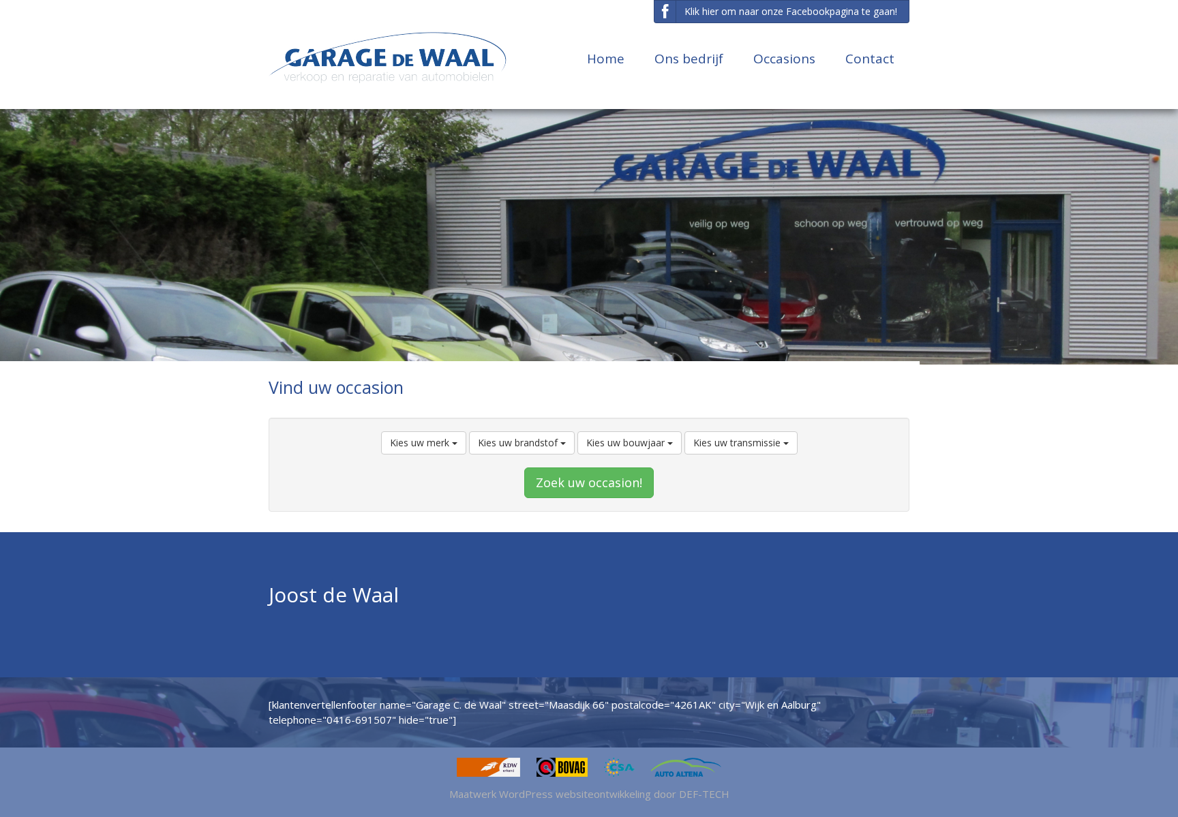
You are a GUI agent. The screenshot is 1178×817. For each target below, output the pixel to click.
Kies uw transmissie (738, 442)
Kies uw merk (421, 442)
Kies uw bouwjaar (626, 442)
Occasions (784, 58)
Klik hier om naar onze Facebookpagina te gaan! (790, 11)
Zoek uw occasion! (589, 482)
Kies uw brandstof (519, 442)
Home (605, 58)
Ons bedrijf (688, 58)
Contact (869, 58)
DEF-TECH (704, 794)
